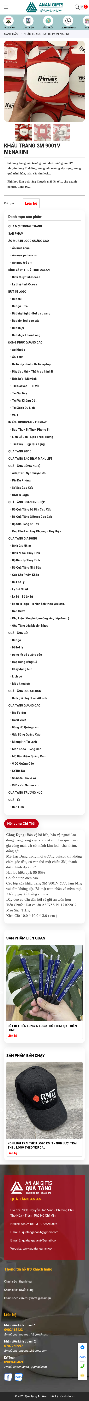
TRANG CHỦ (8, 28)
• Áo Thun (16, 357)
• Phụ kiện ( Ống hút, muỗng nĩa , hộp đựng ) (39, 618)
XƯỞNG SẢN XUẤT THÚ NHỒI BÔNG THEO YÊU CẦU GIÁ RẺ (42, 1145)
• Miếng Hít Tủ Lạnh (23, 741)
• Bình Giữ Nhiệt (20, 545)
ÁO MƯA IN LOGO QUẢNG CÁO (28, 240)
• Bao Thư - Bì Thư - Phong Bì (29, 429)
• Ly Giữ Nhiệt (19, 589)
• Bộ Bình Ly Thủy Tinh (25, 560)
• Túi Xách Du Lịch (22, 407)
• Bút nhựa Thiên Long (25, 335)
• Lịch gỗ (16, 676)
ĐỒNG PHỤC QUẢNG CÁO (25, 342)
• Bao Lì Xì (17, 807)
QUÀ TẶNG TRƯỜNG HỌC (25, 792)
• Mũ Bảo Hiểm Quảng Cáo (28, 756)
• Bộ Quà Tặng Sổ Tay (24, 524)
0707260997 (13, 1346)
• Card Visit (18, 720)
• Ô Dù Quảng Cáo (22, 763)
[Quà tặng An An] (44, 7)
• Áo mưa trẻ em (21, 262)
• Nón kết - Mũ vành (23, 378)
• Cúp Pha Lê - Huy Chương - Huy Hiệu (35, 531)
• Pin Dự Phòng (20, 480)
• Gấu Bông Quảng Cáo (25, 734)
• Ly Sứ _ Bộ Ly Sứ (21, 596)
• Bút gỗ (15, 640)
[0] (82, 7)
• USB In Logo (19, 495)
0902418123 (13, 1330)
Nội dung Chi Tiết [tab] (21, 823)
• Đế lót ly (16, 647)
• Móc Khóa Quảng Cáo (25, 749)
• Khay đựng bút (21, 669)
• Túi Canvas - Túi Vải (24, 386)
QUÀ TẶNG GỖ (18, 633)
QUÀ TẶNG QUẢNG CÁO (24, 705)
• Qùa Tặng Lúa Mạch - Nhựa (29, 625)
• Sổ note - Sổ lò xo (23, 778)
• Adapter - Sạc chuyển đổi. (28, 473)
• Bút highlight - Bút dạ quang (30, 313)
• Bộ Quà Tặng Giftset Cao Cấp (31, 516)
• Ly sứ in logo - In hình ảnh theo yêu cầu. (37, 603)
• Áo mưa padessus (23, 255)
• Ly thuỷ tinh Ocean (23, 284)
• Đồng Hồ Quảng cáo (24, 727)
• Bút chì (16, 299)
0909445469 (13, 1362)
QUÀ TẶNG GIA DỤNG (22, 538)
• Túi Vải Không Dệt (23, 400)
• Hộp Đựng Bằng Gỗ (23, 662)
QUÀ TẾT (14, 800)
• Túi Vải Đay (18, 393)
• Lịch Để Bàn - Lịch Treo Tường (31, 437)
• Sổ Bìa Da (17, 770)
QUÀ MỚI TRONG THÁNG (25, 226)
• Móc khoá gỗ (20, 683)
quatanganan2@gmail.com (40, 1240)
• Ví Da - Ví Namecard (25, 785)
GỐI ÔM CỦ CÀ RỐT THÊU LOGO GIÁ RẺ (33, 1026)
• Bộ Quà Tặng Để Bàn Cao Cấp (30, 509)
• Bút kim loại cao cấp (25, 320)
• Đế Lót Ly (17, 582)
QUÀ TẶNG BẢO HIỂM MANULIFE (30, 458)
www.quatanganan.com (38, 1248)
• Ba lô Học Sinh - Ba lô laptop (30, 364)
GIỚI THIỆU (28, 28)
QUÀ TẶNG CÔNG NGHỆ (24, 466)
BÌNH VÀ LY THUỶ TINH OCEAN (29, 270)
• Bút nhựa (17, 328)
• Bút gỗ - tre (19, 306)
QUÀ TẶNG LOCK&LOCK (24, 691)
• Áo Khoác (17, 349)
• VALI (14, 415)
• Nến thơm (17, 611)
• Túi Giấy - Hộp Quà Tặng (27, 444)
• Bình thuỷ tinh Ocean (25, 277)
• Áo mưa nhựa (20, 248)
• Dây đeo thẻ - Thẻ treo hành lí (31, 371)
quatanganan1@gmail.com (40, 1232)
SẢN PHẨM (48, 28)
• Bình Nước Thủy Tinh (25, 553)
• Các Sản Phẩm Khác (24, 574)
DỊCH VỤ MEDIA (68, 28)
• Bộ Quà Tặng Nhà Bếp (25, 567)
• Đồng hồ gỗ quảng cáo (26, 654)
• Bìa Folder (18, 712)
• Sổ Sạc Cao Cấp (21, 487)
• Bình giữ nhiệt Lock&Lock (28, 698)
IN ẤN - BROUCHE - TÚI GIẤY (27, 422)
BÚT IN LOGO (17, 291)
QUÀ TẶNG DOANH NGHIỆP (26, 502)
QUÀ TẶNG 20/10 (19, 451)
